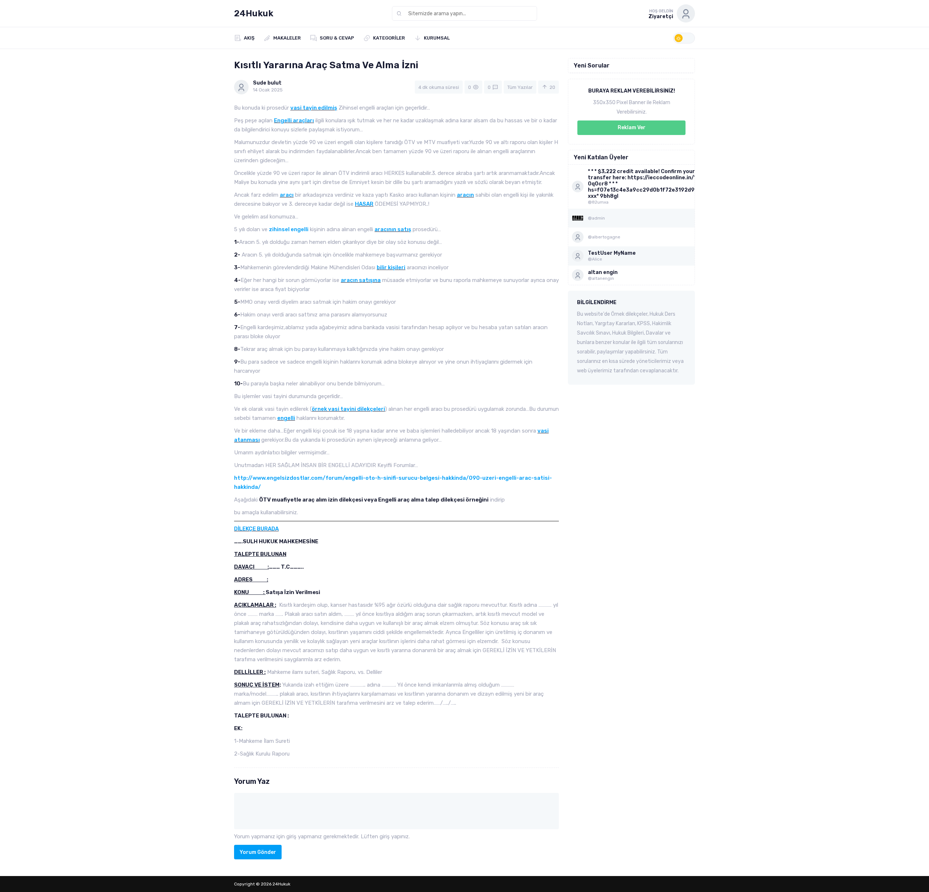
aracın (465, 195)
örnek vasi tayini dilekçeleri (348, 409)
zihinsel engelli (288, 229)
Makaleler (287, 38)
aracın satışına (361, 280)
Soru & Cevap (337, 38)
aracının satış (393, 229)
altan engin (603, 272)
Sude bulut (267, 83)
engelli (286, 418)
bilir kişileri (391, 267)
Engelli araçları (294, 120)
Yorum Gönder (258, 852)
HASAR (364, 204)
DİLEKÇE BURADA (256, 528)
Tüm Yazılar (520, 87)
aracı (287, 195)
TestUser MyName (612, 253)
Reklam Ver (632, 127)
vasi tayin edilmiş (313, 108)
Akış (249, 38)
